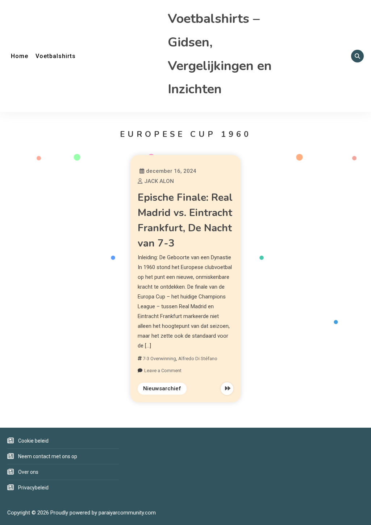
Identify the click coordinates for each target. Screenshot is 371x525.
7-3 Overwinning (159, 358)
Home (19, 56)
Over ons (28, 472)
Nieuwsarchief (162, 388)
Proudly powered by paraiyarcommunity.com (103, 512)
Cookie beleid (33, 441)
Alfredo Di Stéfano (197, 358)
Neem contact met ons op (47, 456)
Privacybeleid (33, 488)
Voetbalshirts (56, 56)
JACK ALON (159, 181)
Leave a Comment (163, 370)
